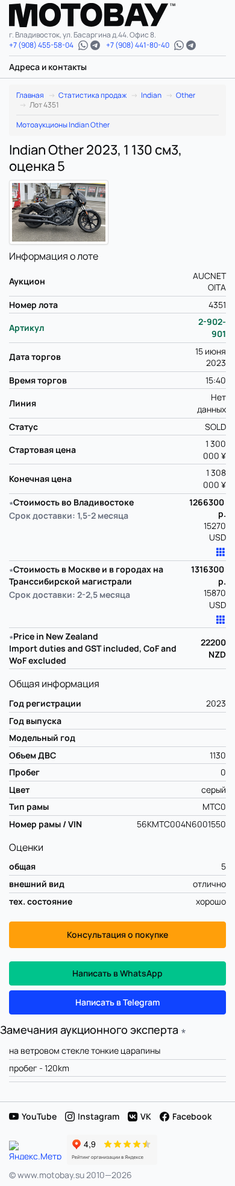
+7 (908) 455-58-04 (41, 45)
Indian (151, 95)
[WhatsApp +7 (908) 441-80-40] (179, 45)
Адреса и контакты (48, 66)
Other (185, 95)
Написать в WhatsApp (117, 973)
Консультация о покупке (117, 934)
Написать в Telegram (117, 1002)
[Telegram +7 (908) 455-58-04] (95, 45)
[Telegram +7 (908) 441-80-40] (191, 45)
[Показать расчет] (220, 552)
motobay (101, 15)
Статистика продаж (92, 95)
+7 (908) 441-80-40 (137, 45)
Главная (30, 95)
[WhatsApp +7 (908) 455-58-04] (83, 45)
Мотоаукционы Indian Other (63, 125)
